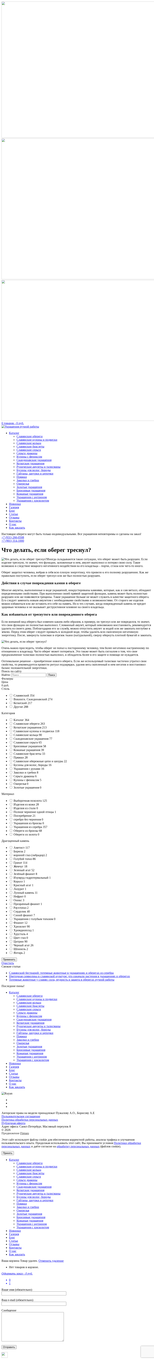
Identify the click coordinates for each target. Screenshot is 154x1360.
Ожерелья (23, 483)
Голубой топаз (23, 858)
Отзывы (14, 517)
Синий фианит (23, 915)
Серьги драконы (27, 453)
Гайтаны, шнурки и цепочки (35, 473)
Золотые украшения (29, 487)
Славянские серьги (29, 449)
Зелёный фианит (25, 873)
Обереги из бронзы (26, 830)
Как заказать (17, 527)
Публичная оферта (13, 1123)
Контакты (15, 520)
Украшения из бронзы (28, 823)
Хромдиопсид (23, 930)
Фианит (19, 922)
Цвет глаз (20, 937)
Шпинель (20, 949)
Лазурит (19, 889)
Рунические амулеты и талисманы (38, 466)
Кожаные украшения (30, 493)
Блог (12, 510)
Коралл (18, 881)
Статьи (13, 514)
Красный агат (23, 885)
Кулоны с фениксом (29, 456)
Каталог (14, 433)
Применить (9, 959)
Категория (8, 713)
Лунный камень (24, 892)
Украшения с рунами (27, 768)
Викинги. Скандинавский (31, 699)
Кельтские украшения (30, 463)
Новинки (15, 504)
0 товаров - (13, 423)
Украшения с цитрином (32, 497)
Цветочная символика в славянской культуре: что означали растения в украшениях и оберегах (69, 976)
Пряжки (22, 476)
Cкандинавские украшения (31, 738)
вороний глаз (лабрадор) (29, 855)
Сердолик (20, 911)
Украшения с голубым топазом (34, 919)
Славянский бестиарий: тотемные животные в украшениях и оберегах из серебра (61, 972)
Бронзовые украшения (31, 490)
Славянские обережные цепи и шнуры (39, 761)
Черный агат (22, 945)
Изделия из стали (25, 808)
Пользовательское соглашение (21, 1116)
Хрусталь (20, 934)
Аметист (19, 847)
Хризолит (20, 926)
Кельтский (21, 703)
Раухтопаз (20, 907)
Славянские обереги (30, 436)
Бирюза (19, 851)
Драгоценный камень (15, 840)
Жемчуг (19, 866)
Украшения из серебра (28, 827)
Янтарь (18, 952)
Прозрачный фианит (27, 904)
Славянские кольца (29, 443)
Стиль (5, 688)
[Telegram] (5, 1356)
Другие (19, 706)
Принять (7, 1153)
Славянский (22, 695)
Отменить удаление (51, 1260)
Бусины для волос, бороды (34, 470)
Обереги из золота (26, 834)
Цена (5, 682)
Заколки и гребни (28, 480)
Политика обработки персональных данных (30, 1119)
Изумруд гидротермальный (31, 877)
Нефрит (19, 896)
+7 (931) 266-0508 (13, 537)
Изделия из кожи (25, 804)
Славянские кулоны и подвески (37, 439)
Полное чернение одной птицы (34, 812)
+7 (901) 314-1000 (13, 540)
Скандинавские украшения (34, 460)
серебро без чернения (28, 819)
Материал (8, 793)
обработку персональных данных (78, 1146)
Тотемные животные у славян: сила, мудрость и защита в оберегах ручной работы (61, 979)
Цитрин (19, 941)
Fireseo (24, 1133)
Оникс (18, 900)
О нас (12, 524)
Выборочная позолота (28, 800)
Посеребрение (23, 815)
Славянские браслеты (30, 446)
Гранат (18, 862)
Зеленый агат (22, 870)
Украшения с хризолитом (33, 500)
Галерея (14, 507)
